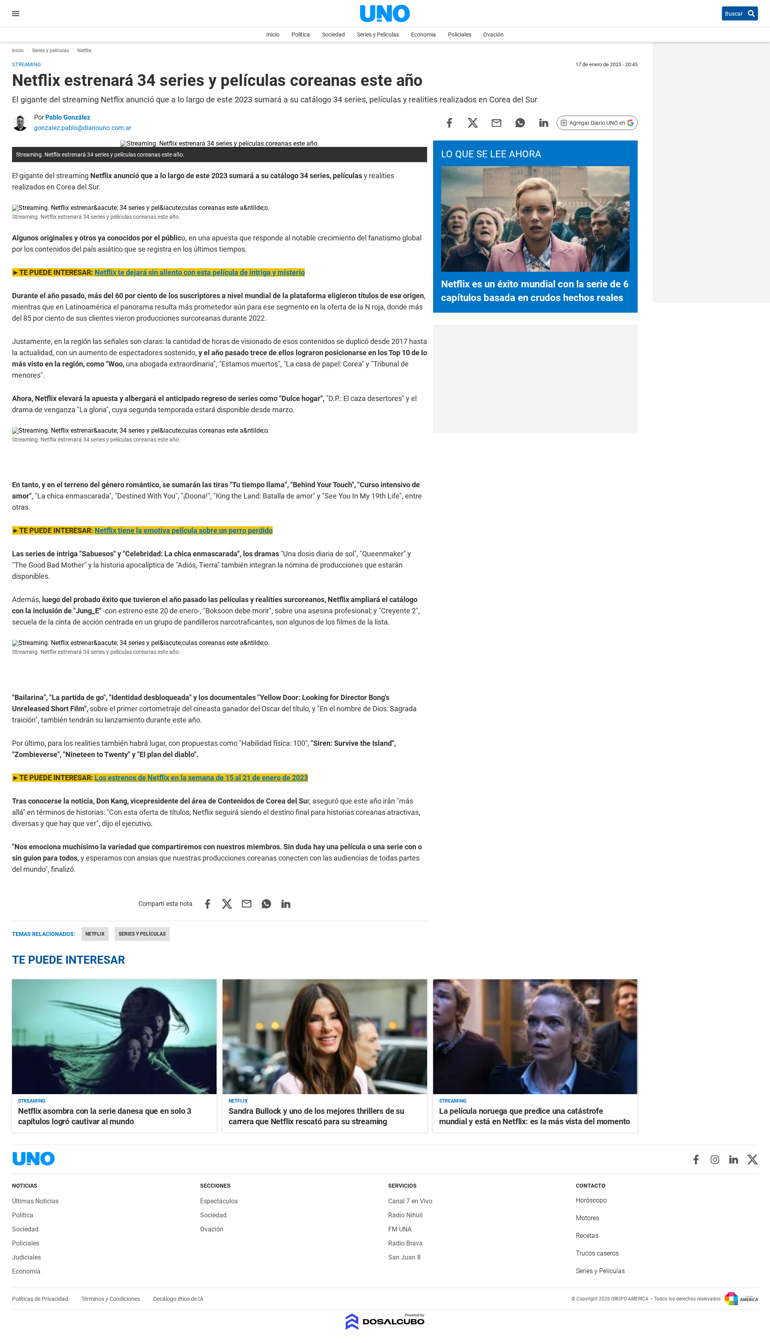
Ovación (493, 34)
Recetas (587, 1235)
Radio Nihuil (405, 1215)
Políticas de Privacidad (40, 1299)
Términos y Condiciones (111, 1299)
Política (301, 34)
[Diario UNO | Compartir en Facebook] (449, 122)
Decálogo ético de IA (178, 1299)
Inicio (273, 34)
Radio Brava (405, 1243)
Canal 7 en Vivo (410, 1201)
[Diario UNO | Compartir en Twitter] (473, 122)
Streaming (31, 1101)
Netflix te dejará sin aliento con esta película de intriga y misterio (200, 272)
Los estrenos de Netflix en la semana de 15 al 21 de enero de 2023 (201, 777)
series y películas (142, 934)
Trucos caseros (597, 1253)
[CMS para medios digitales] (385, 1322)
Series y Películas (378, 34)
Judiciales (26, 1257)
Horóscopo (591, 1200)
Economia (423, 34)
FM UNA (399, 1229)
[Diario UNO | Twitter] (752, 1159)
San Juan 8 (404, 1257)
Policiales (459, 34)
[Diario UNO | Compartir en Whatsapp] (520, 122)
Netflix (95, 934)
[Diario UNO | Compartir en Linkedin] (544, 122)
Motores (587, 1218)
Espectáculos (219, 1201)
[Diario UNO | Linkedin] (733, 1159)
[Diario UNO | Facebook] (696, 1159)
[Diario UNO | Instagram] (714, 1159)
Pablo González (67, 117)
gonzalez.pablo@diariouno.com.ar (82, 128)
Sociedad (333, 34)
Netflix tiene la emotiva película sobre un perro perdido (184, 530)
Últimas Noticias (35, 1201)
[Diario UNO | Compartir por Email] (496, 122)
